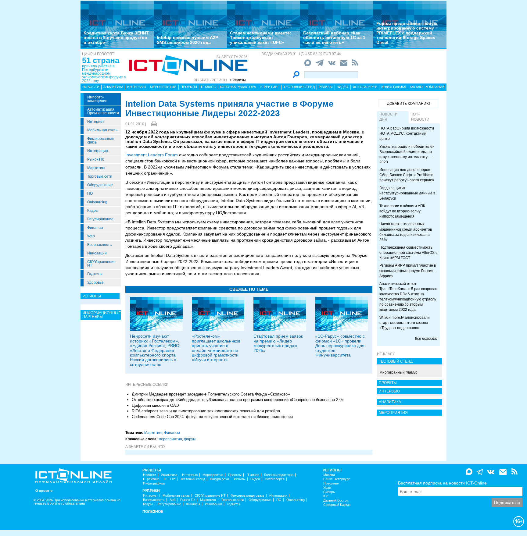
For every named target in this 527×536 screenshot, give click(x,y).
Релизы (326, 87)
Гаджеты (94, 274)
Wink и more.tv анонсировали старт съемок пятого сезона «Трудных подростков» (404, 322)
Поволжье (331, 483)
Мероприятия (163, 87)
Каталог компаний (427, 87)
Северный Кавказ (336, 504)
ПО (90, 193)
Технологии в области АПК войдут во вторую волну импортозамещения (402, 211)
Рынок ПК (95, 159)
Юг (325, 496)
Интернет (95, 121)
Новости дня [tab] (388, 117)
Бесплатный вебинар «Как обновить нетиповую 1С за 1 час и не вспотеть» (334, 37)
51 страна (100, 60)
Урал (327, 487)
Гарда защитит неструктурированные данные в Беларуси (407, 193)
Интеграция (97, 151)
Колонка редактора (238, 87)
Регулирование (100, 219)
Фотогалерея (365, 87)
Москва (329, 475)
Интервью (136, 87)
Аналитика (113, 87)
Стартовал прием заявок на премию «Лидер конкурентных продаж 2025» (278, 343)
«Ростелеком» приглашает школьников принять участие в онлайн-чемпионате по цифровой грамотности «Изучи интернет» (216, 348)
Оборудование (100, 185)
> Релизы (238, 80)
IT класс (208, 87)
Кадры (93, 210)
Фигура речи (219, 479)
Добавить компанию (408, 103)
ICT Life (169, 479)
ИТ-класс (386, 354)
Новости (90, 87)
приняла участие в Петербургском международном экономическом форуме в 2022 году (104, 73)
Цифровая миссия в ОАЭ (155, 405)
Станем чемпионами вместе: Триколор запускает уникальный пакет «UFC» (260, 37)
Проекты (189, 87)
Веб (172, 500)
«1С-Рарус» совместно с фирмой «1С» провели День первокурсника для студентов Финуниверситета (340, 345)
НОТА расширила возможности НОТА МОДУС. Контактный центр (406, 133)
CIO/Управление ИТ (101, 263)
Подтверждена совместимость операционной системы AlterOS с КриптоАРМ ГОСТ (408, 252)
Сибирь (329, 492)
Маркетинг (96, 168)
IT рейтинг (269, 87)
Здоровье (95, 282)
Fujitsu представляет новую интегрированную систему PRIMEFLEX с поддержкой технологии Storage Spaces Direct (406, 33)
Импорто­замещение (97, 99)
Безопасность (99, 245)
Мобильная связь (102, 130)
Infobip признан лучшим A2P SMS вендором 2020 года (187, 39)
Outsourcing (97, 202)
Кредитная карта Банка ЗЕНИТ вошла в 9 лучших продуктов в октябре (116, 37)
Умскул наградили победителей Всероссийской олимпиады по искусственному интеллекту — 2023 (407, 154)
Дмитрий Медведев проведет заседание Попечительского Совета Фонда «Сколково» (211, 394)
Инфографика (393, 87)
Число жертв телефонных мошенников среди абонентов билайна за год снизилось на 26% (405, 232)
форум (189, 439)
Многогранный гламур (398, 372)
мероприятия (170, 439)
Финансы (95, 227)
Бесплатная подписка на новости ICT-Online (442, 483)
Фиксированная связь (100, 140)
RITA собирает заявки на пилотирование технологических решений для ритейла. (206, 411)
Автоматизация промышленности (103, 111)
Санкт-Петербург (336, 479)
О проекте (43, 490)
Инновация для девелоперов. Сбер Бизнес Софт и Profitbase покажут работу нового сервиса (406, 175)
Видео (342, 87)
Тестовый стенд (299, 87)
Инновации (97, 253)
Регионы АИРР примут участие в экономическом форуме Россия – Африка (407, 270)
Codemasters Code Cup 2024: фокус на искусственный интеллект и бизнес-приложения (212, 416)
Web (91, 236)
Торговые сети (99, 176)
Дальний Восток (335, 500)
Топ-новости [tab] (420, 117)
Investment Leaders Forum (151, 154)
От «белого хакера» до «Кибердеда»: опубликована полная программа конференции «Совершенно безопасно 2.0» (238, 399)
